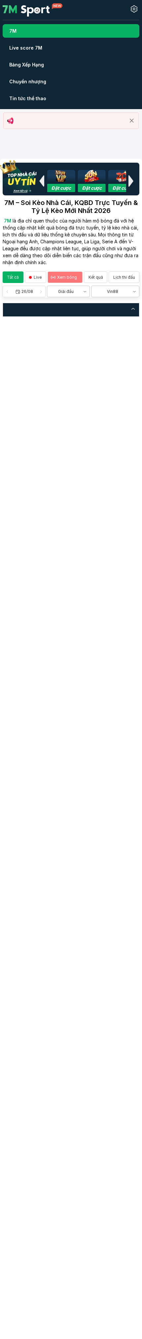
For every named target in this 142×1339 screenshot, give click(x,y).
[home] (32, 9)
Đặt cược (61, 188)
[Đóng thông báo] (131, 121)
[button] (41, 181)
